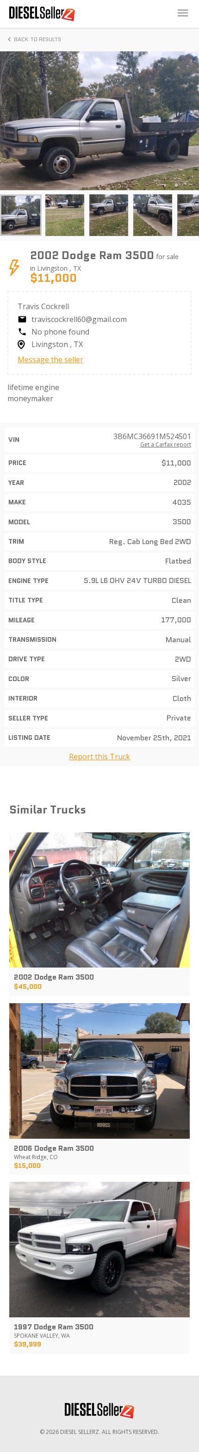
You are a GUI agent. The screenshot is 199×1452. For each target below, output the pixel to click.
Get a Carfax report (165, 444)
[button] (21, 215)
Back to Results (37, 39)
